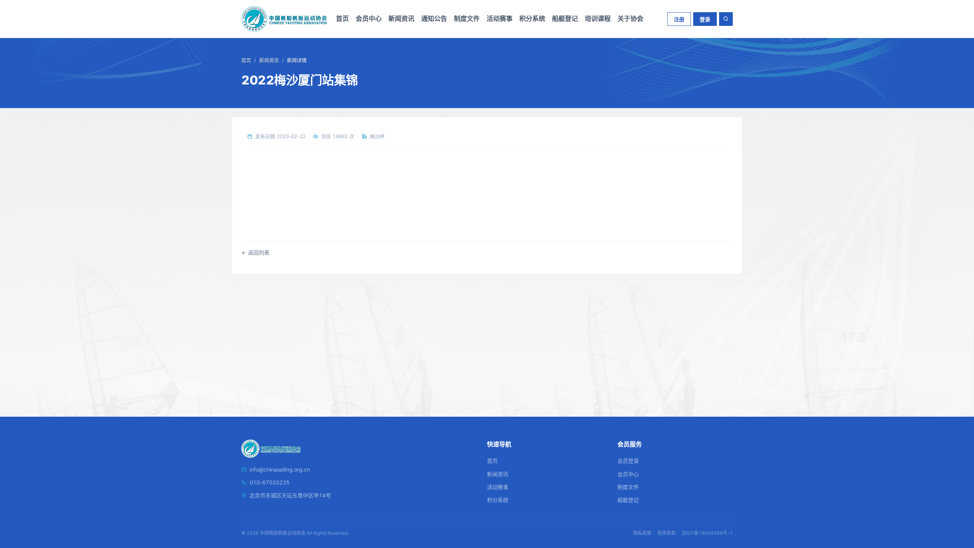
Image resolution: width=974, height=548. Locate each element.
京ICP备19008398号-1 (707, 533)
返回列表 (258, 252)
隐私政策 (642, 533)
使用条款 (666, 533)
